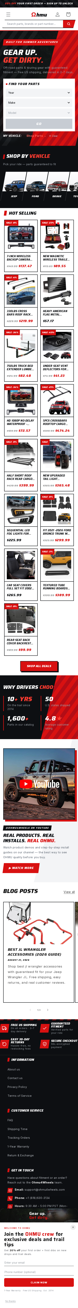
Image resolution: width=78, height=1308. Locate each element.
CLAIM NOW (39, 1282)
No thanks (10, 1301)
